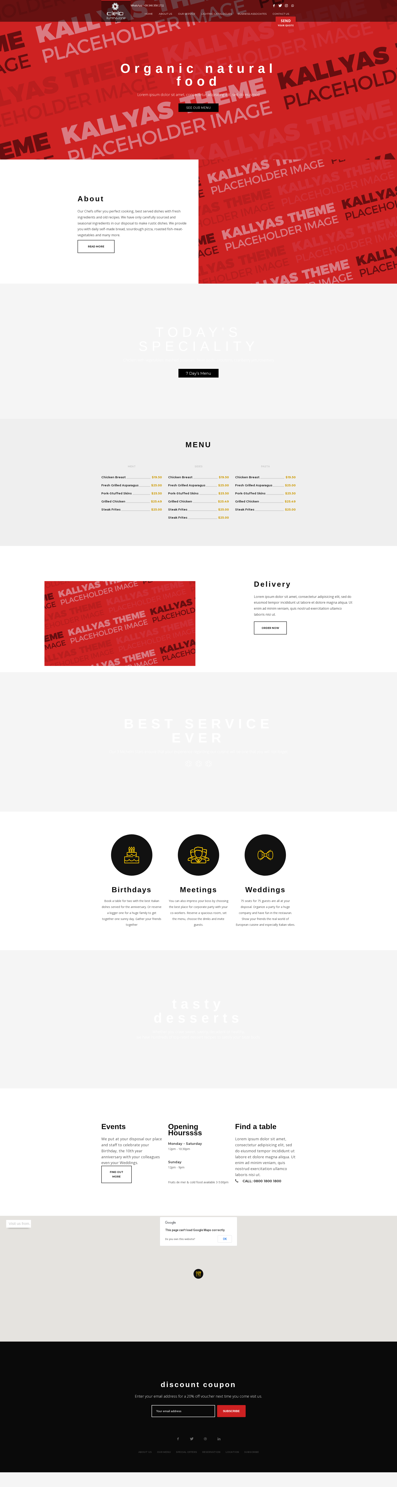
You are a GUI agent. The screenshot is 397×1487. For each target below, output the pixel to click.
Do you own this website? (180, 1239)
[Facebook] (274, 5)
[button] (198, 1274)
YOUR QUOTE (286, 22)
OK (225, 1239)
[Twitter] (280, 5)
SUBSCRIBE (231, 1411)
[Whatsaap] (292, 5)
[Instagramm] (286, 5)
